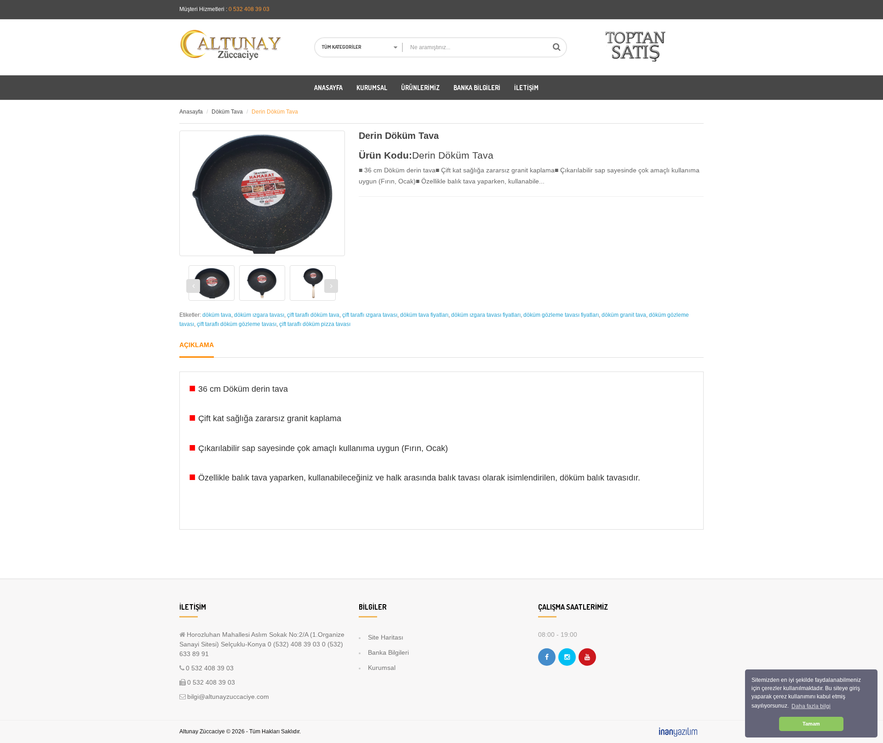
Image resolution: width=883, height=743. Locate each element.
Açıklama (196, 345)
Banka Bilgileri (388, 652)
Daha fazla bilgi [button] (811, 706)
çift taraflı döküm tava (313, 315)
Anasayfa (191, 112)
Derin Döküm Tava (275, 112)
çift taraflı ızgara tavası (369, 315)
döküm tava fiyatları (424, 315)
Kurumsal (382, 667)
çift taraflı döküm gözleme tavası (236, 324)
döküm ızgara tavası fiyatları (486, 315)
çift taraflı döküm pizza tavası (314, 324)
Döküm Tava (227, 112)
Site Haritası (385, 637)
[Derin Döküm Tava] (212, 283)
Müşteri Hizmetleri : (203, 9)
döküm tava (216, 315)
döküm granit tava (624, 315)
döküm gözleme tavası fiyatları (561, 315)
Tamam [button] (811, 723)
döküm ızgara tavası (259, 315)
